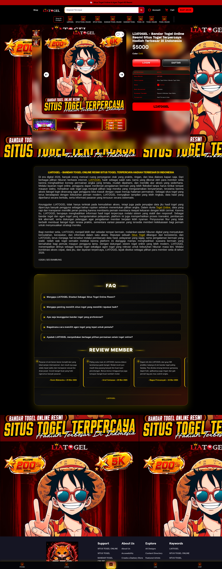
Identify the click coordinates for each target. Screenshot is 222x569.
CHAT (200, 567)
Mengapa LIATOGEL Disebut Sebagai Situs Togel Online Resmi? (81, 297)
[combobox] (102, 10)
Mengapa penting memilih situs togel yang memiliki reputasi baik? (82, 307)
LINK (155, 567)
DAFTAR (176, 62)
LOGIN (146, 62)
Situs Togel (138, 235)
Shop (35, 10)
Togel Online (163, 207)
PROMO (22, 567)
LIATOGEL (161, 107)
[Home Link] (51, 10)
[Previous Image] (46, 74)
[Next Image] (121, 74)
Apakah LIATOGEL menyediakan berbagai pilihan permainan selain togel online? (90, 337)
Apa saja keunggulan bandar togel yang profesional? (75, 317)
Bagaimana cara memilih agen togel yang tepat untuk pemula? (80, 327)
